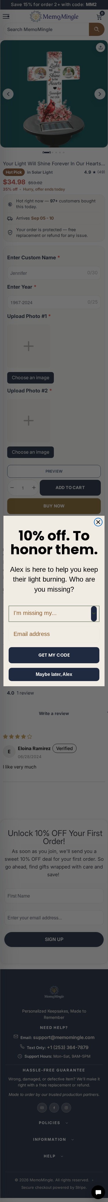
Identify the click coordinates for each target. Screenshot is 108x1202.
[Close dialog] (98, 522)
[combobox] (52, 614)
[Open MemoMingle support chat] (98, 1192)
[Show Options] (94, 614)
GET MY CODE (54, 655)
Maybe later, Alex (54, 674)
